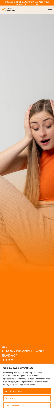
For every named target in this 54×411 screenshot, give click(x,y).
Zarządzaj (9, 398)
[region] (27, 387)
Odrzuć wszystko (12, 405)
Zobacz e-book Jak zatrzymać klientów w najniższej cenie (27, 3)
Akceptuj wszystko (13, 391)
